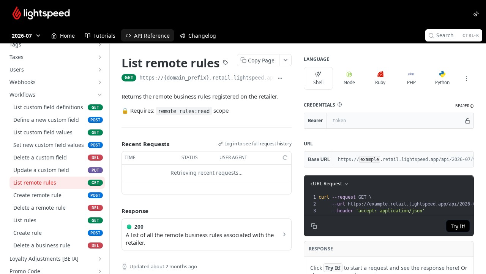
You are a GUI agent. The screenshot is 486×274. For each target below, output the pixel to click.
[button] (339, 104)
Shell (318, 82)
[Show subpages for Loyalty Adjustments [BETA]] (100, 259)
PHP (411, 82)
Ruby (380, 82)
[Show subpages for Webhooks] (100, 82)
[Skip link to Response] (116, 211)
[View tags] (225, 63)
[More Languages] (466, 78)
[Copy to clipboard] (289, 78)
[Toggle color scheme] (476, 14)
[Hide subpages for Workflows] (100, 95)
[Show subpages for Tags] (100, 44)
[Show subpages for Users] (100, 70)
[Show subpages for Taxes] (100, 57)
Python (442, 82)
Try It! (458, 226)
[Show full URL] (280, 78)
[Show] (468, 120)
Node (349, 82)
